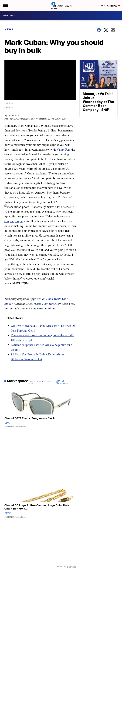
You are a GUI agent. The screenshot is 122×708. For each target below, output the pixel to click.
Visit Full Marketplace (62, 382)
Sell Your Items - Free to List (41, 382)
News (8, 29)
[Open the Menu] (5, 5)
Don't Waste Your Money (41, 303)
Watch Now (109, 5)
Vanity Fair (63, 149)
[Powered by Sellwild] (71, 567)
